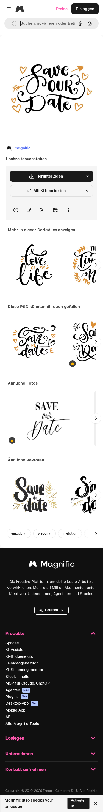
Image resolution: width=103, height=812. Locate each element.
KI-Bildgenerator (20, 656)
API (8, 716)
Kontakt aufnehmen (25, 769)
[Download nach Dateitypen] (87, 176)
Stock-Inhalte (17, 676)
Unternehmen (19, 753)
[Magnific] (52, 565)
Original (35, 47)
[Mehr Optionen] (68, 210)
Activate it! (77, 803)
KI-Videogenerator (21, 663)
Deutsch (51, 610)
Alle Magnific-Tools (22, 723)
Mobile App (15, 710)
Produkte (14, 633)
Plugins (16, 696)
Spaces (12, 643)
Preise (62, 8)
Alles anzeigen (61, 229)
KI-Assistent (16, 649)
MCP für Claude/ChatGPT (28, 683)
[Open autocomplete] (12, 23)
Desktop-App (21, 703)
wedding (44, 533)
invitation (70, 533)
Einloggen (85, 8)
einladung (18, 533)
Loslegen (14, 738)
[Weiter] (96, 265)
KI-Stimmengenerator (24, 669)
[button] (51, 610)
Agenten (17, 690)
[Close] (95, 803)
